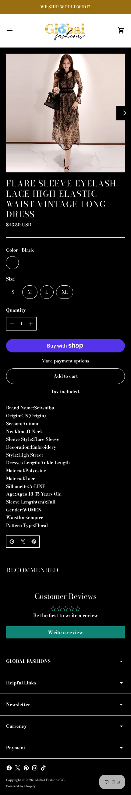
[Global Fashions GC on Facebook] (9, 768)
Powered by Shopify (21, 786)
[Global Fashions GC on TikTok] (43, 768)
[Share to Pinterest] (11, 541)
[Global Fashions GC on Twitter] (18, 768)
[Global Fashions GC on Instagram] (35, 768)
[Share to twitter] (22, 541)
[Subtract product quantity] (11, 323)
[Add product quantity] (30, 323)
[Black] (12, 262)
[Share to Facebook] (33, 541)
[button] (123, 113)
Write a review (65, 632)
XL (65, 291)
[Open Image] (65, 113)
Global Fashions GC (49, 780)
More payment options (65, 360)
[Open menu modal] (9, 30)
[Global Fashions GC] (65, 31)
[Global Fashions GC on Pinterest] (26, 768)
